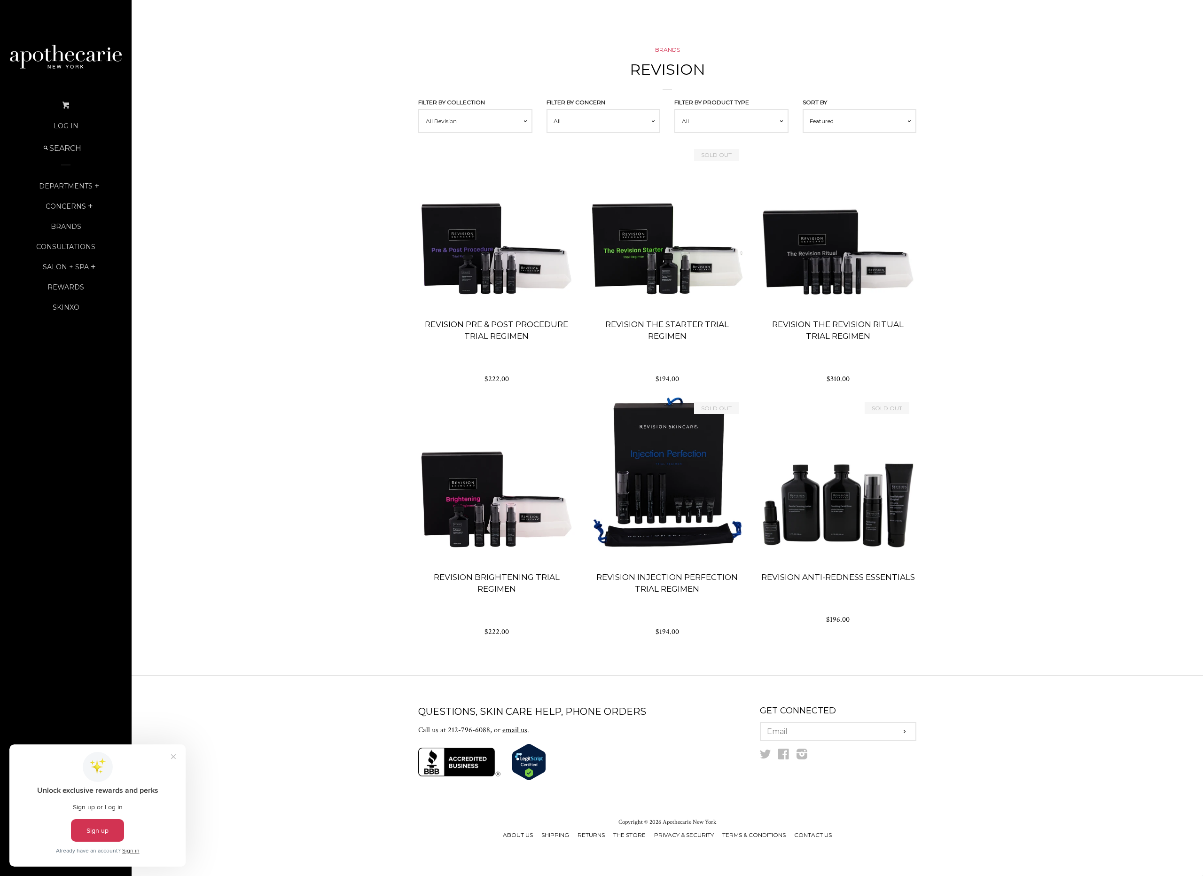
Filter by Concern (576, 102)
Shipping (555, 834)
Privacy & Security (684, 834)
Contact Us (813, 834)
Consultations (65, 246)
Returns (591, 834)
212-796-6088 (469, 730)
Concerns (66, 206)
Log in (66, 126)
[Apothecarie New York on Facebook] (783, 756)
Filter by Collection (451, 102)
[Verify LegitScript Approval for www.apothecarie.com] (529, 778)
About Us (518, 834)
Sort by (815, 102)
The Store (629, 834)
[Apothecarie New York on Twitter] (765, 756)
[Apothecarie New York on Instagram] (802, 756)
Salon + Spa (66, 267)
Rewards (65, 287)
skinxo (66, 307)
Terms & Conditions (754, 834)
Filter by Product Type (711, 102)
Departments (66, 186)
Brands (66, 226)
